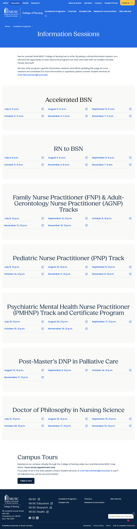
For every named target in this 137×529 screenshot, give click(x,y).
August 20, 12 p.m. (68, 321)
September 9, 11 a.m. (112, 109)
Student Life (85, 11)
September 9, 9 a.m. (112, 157)
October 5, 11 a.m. (24, 116)
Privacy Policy (98, 526)
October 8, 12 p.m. (112, 218)
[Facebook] (30, 518)
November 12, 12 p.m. (24, 225)
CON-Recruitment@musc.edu (33, 74)
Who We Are (125, 11)
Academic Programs (55, 11)
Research (35, 3)
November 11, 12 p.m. (68, 274)
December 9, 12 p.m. (112, 274)
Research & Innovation (105, 11)
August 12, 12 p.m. (24, 370)
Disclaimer (87, 526)
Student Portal (111, 3)
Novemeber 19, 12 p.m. (68, 328)
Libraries (88, 3)
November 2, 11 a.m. (68, 116)
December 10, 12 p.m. (68, 225)
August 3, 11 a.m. (68, 109)
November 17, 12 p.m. (68, 426)
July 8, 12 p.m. (24, 267)
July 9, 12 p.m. (24, 218)
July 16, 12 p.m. (24, 321)
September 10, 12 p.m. (68, 218)
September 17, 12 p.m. (112, 321)
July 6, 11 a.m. (24, 109)
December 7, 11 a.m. (112, 116)
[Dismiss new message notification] (133, 513)
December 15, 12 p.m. (112, 426)
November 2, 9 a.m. (68, 164)
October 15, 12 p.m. (24, 328)
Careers (98, 3)
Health (25, 3)
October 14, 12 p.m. (24, 274)
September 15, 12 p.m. (112, 418)
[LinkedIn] (37, 518)
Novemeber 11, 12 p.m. (24, 377)
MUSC (5, 3)
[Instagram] (33, 518)
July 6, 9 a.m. (24, 157)
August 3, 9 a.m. (68, 157)
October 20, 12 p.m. (24, 426)
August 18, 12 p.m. (68, 418)
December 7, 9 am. (112, 164)
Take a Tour (26, 480)
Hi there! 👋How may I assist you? (120, 516)
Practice (72, 11)
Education (15, 3)
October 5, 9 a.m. (24, 164)
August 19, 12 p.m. (68, 267)
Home (7, 26)
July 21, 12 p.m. (24, 418)
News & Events (75, 3)
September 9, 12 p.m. (112, 267)
